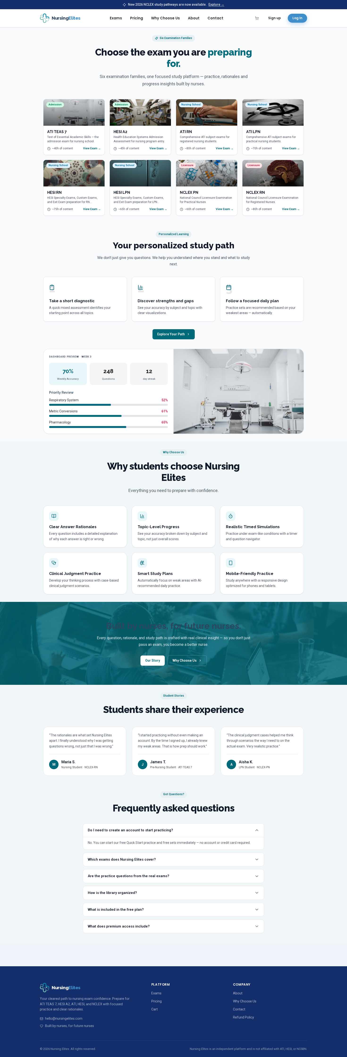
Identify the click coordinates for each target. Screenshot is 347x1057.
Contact (215, 18)
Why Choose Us (165, 18)
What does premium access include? (119, 926)
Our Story (152, 660)
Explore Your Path (171, 334)
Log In (297, 18)
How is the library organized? (112, 893)
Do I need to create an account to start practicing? (130, 830)
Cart (154, 1009)
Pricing (136, 18)
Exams (116, 18)
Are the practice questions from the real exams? (128, 876)
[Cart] (257, 18)
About (193, 18)
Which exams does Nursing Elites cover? (122, 859)
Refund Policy (243, 1017)
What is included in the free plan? (116, 909)
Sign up (274, 18)
